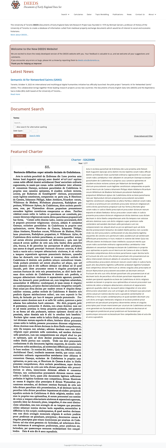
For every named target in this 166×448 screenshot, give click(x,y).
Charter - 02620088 (83, 159)
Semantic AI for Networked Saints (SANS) (36, 79)
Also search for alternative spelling (32, 127)
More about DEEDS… (19, 34)
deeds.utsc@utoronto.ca (88, 60)
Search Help (34, 135)
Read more (15, 94)
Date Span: (18, 130)
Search (20, 136)
